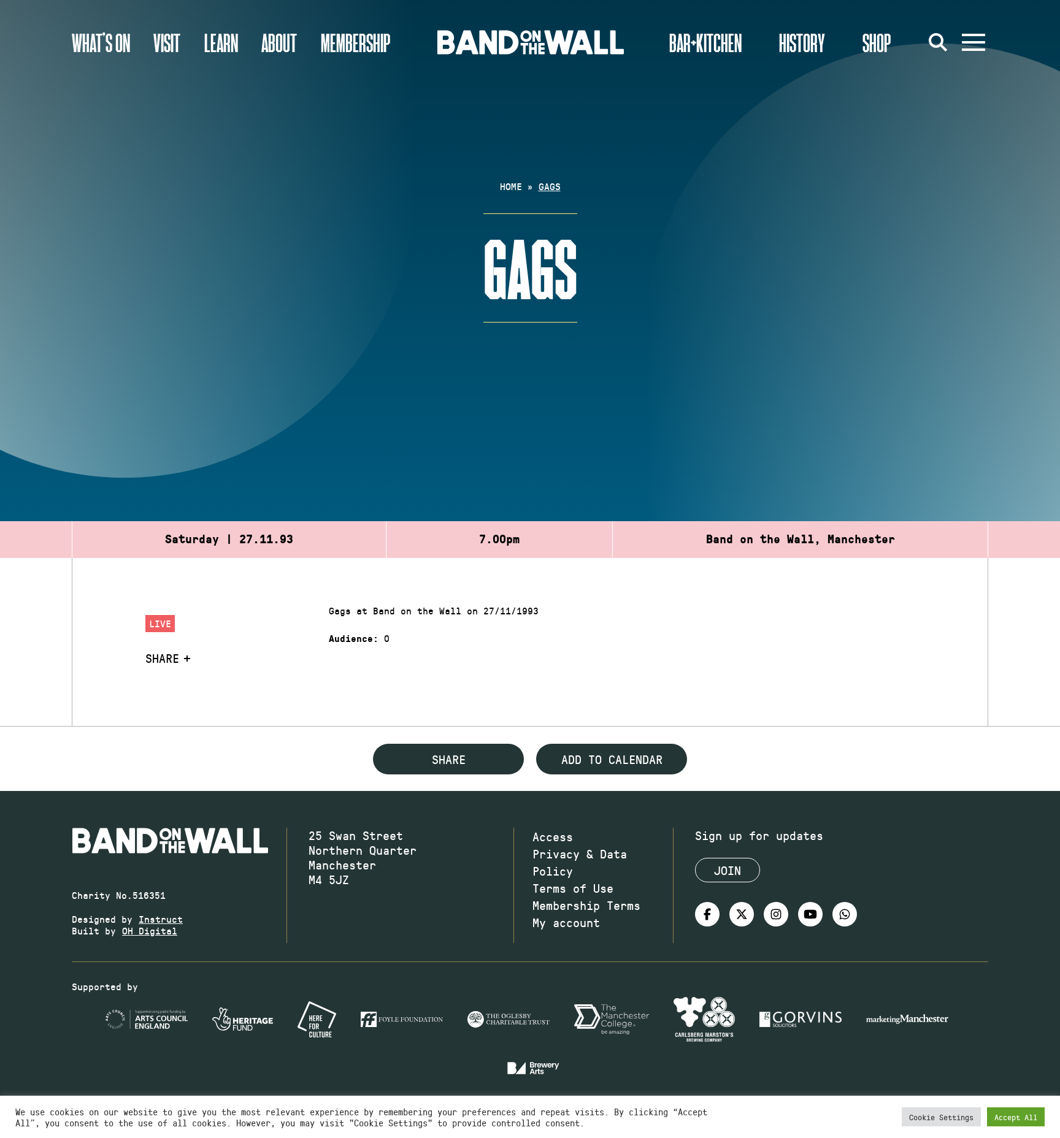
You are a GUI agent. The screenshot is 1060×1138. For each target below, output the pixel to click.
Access (552, 836)
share (449, 759)
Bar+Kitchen (705, 42)
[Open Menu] (973, 42)
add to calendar (611, 759)
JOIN (727, 870)
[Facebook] (707, 914)
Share (162, 658)
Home (511, 186)
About (279, 42)
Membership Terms (586, 905)
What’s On (101, 42)
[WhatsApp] (844, 914)
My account (566, 922)
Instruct (161, 918)
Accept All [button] (1015, 1117)
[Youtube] (810, 914)
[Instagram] (776, 914)
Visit (166, 42)
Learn (221, 42)
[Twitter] (741, 914)
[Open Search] (938, 42)
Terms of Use (572, 888)
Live (160, 623)
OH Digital (149, 930)
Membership (356, 42)
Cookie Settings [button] (941, 1117)
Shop (876, 42)
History (802, 42)
